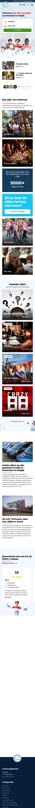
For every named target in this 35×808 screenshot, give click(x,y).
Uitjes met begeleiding (9, 802)
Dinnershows (6, 790)
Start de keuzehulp (17, 211)
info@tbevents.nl (9, 776)
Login (23, 4)
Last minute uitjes (7, 800)
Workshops (5, 793)
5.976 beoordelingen (28, 1)
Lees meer (8, 597)
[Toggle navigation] (32, 5)
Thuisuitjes (5, 797)
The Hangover (11, 585)
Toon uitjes (17, 30)
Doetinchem (11, 583)
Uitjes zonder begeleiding (10, 805)
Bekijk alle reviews (8, 563)
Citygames (5, 786)
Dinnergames (6, 788)
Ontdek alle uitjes (16, 421)
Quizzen (4, 795)
